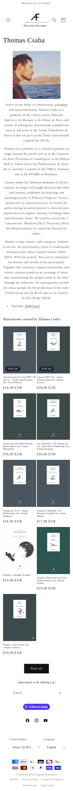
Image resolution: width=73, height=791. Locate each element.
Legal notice (47, 785)
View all (37, 668)
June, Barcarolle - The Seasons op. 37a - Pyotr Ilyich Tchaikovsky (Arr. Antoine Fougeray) (53, 446)
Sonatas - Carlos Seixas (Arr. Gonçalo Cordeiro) (16, 646)
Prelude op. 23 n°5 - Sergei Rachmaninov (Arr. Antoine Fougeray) (15, 513)
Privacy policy (30, 779)
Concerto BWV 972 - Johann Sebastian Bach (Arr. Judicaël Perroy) (50, 380)
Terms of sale (30, 785)
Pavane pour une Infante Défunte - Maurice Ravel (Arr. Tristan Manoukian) (18, 446)
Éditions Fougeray (34, 774)
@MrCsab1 (32, 306)
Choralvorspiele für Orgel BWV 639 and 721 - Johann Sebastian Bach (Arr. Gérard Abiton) (19, 380)
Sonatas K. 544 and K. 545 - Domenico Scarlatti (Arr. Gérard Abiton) (51, 513)
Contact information (52, 779)
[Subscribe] (59, 693)
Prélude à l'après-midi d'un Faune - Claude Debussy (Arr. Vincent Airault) (52, 580)
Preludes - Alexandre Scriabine (17, 575)
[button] (8, 20)
